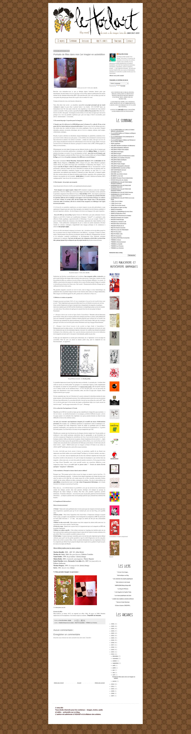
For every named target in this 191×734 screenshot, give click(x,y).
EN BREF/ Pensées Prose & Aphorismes (122, 178)
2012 (112, 684)
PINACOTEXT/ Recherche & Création (121, 215)
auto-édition (56, 482)
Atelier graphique (115, 143)
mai (114, 672)
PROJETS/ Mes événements (118, 223)
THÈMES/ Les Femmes (91, 622)
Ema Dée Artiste (123, 54)
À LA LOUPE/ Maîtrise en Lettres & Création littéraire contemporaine (122, 130)
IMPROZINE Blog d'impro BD (123, 585)
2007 (112, 696)
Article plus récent (59, 683)
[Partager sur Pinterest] (84, 620)
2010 (112, 688)
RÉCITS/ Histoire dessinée (118, 227)
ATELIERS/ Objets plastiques (119, 159)
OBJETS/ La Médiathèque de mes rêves (122, 211)
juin (114, 670)
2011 (112, 686)
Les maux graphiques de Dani (123, 595)
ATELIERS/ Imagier (116, 153)
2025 (112, 626)
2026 (112, 624)
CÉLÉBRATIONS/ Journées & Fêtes (120, 168)
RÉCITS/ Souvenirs (116, 236)
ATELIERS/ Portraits (116, 162)
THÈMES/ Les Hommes (117, 248)
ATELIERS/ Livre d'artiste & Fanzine (120, 157)
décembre (115, 656)
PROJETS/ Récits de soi (117, 225)
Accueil (79, 683)
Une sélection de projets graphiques (123, 579)
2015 (112, 649)
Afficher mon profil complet (116, 75)
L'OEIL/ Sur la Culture (117, 201)
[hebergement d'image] (124, 619)
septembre (116, 663)
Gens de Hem (83, 194)
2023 (112, 631)
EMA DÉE (121, 109)
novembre (115, 658)
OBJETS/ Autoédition (80, 622)
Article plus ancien (100, 683)
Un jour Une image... (123, 572)
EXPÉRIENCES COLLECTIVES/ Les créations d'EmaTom (121, 195)
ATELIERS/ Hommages (117, 151)
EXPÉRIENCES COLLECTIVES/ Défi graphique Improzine (121, 186)
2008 (112, 693)
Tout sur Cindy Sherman (123, 602)
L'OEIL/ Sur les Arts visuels (118, 205)
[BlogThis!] (77, 620)
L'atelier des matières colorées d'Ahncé (123, 599)
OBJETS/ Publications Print (118, 213)
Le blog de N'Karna (123, 589)
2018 (112, 642)
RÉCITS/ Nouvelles (116, 232)
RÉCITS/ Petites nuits (116, 234)
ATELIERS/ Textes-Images (118, 164)
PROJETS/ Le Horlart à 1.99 (118, 221)
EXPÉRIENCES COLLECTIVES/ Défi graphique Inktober (121, 189)
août (114, 665)
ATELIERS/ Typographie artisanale (120, 166)
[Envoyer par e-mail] (75, 620)
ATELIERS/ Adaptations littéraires (120, 147)
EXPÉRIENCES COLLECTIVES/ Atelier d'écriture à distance (121, 182)
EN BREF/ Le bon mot (117, 176)
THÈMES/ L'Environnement (118, 242)
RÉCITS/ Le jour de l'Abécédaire (119, 229)
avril (114, 675)
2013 (112, 654)
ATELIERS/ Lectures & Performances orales (122, 155)
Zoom (76, 190)
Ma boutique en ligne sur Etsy (119, 207)
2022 (112, 633)
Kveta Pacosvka (71, 161)
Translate (122, 86)
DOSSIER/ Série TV (116, 172)
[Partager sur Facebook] (82, 620)
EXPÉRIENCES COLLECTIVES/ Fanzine (122, 192)
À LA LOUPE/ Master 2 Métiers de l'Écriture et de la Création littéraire (123, 140)
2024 (112, 628)
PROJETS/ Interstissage (117, 219)
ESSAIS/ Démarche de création (66, 622)
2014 (112, 652)
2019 (112, 640)
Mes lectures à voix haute (123, 582)
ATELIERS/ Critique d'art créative (120, 149)
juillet (114, 668)
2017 (112, 645)
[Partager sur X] (80, 620)
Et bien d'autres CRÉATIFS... (123, 605)
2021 (112, 635)
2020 (112, 638)
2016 (112, 647)
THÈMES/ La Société (116, 244)
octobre (115, 661)
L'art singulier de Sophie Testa (123, 592)
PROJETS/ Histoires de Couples (119, 217)
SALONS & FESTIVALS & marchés (120, 238)
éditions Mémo (93, 151)
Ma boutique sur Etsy (123, 575)
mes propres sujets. (64, 226)
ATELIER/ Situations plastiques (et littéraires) (123, 145)
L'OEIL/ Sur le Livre (116, 203)
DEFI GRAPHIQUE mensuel (118, 170)
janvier (115, 681)
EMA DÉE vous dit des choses (119, 174)
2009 (112, 691)
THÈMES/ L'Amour (116, 240)
